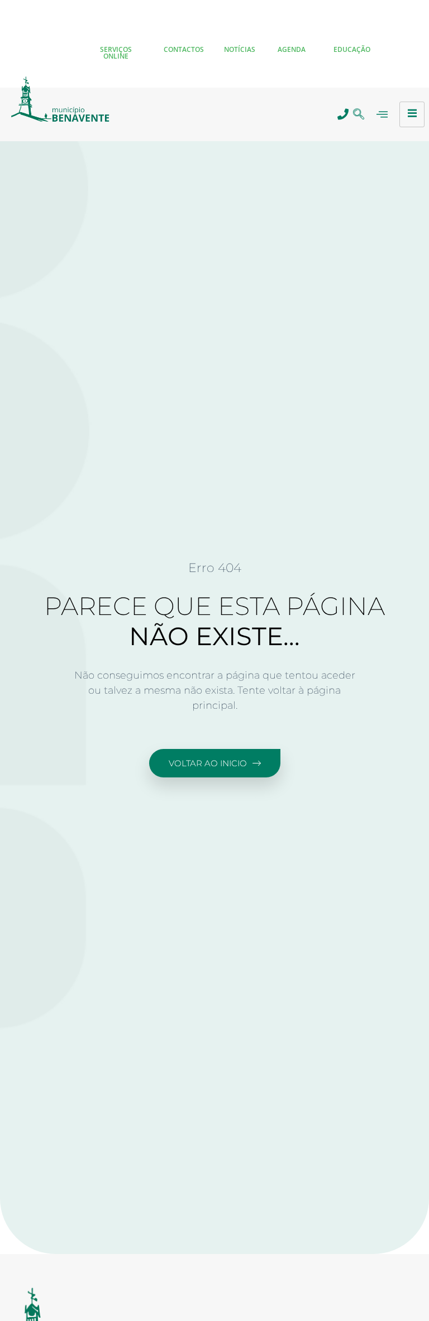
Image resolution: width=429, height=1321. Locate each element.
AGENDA (292, 49)
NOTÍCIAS (239, 49)
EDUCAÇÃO (351, 49)
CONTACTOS (184, 49)
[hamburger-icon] (412, 114)
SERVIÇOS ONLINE (116, 53)
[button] (358, 114)
